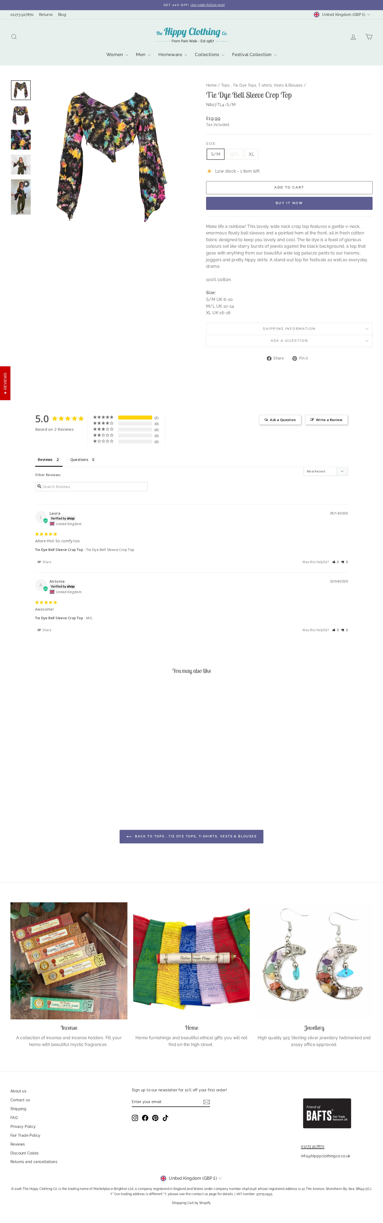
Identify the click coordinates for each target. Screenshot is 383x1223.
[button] (335, 562)
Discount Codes (24, 1153)
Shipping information (289, 329)
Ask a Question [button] (283, 419)
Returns (46, 15)
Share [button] (46, 562)
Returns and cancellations (33, 1162)
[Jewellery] (314, 960)
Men (141, 54)
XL (251, 154)
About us (18, 1091)
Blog (62, 15)
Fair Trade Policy (25, 1135)
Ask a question (289, 341)
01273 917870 (22, 15)
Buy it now (289, 203)
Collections (207, 54)
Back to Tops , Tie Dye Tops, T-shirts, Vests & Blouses (195, 836)
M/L (234, 154)
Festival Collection (252, 54)
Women (115, 54)
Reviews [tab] (45, 459)
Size (211, 143)
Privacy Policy (23, 1126)
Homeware (170, 54)
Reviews (17, 1144)
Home (211, 85)
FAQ (13, 1118)
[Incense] (68, 960)
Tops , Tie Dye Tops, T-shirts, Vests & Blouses (261, 85)
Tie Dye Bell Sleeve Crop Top (59, 549)
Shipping (18, 1109)
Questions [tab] (79, 459)
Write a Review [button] (329, 419)
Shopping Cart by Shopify (191, 1203)
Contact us (20, 1100)
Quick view (53, 767)
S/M (215, 154)
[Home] (191, 960)
